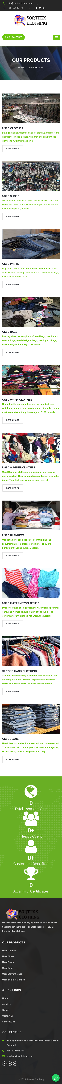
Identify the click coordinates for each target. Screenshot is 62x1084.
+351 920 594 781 (16, 8)
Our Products (36, 67)
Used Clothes (12, 128)
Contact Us (7, 1016)
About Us (6, 1004)
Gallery (5, 1010)
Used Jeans (10, 738)
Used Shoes (10, 196)
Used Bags (9, 331)
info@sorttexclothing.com (20, 3)
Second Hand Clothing (19, 671)
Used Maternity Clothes (20, 603)
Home (21, 67)
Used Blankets (13, 535)
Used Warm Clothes (17, 399)
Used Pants (10, 263)
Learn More (12, 149)
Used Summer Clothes (18, 467)
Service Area (8, 1022)
